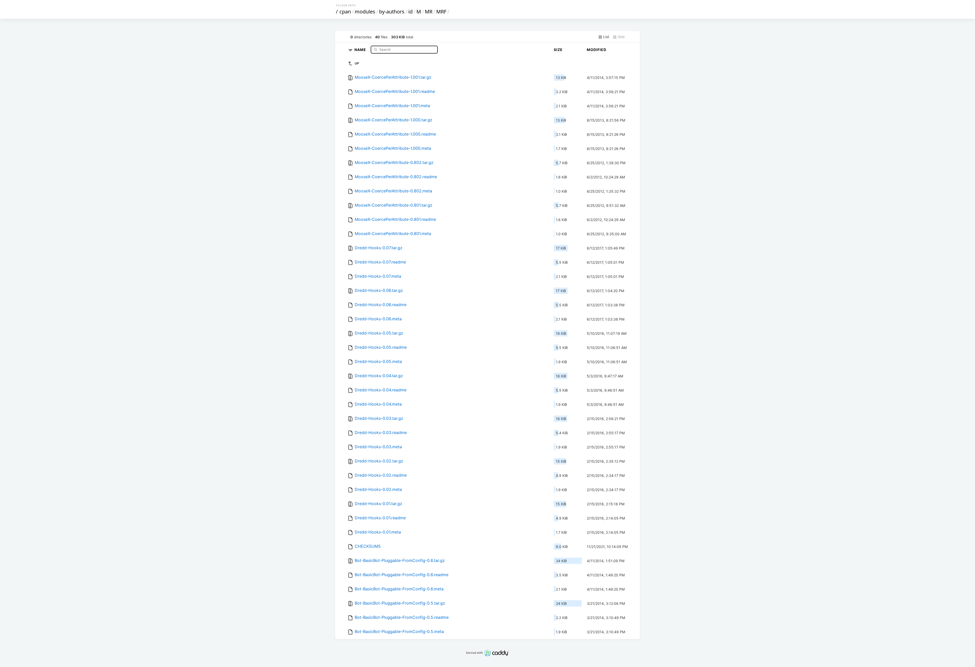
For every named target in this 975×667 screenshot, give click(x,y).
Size (558, 49)
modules (365, 11)
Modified (596, 49)
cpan (345, 11)
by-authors (391, 11)
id (410, 11)
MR (428, 11)
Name (360, 49)
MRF (441, 11)
